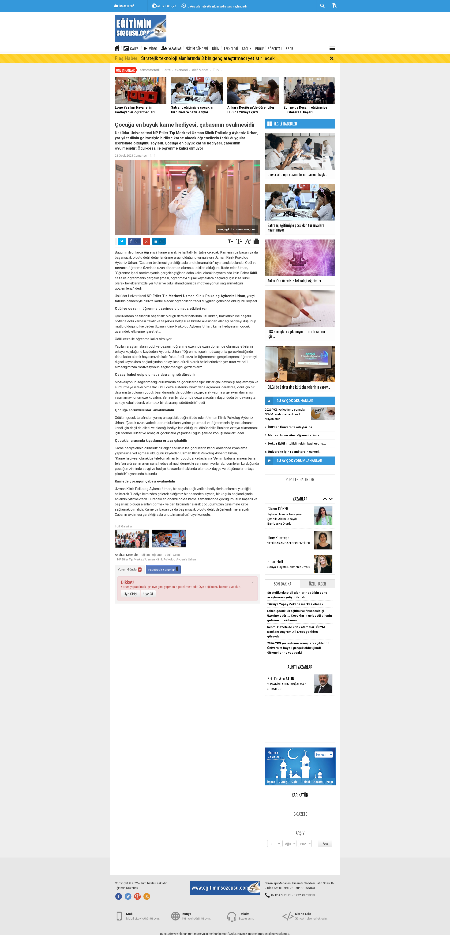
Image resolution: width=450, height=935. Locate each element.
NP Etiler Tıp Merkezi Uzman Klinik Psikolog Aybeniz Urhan (156, 559)
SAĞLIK (246, 48)
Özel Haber (317, 584)
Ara (325, 843)
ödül (168, 554)
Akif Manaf (200, 70)
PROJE (259, 48)
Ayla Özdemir (277, 558)
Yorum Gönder (129, 569)
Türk (216, 70)
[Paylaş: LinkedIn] (159, 241)
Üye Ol (148, 594)
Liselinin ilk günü (278, 518)
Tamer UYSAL (277, 534)
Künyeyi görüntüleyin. (196, 916)
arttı (168, 70)
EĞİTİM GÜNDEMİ (197, 48)
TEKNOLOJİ (231, 48)
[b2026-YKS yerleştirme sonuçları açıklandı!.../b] (323, 413)
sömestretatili (150, 70)
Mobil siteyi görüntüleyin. (143, 916)
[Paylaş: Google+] (146, 241)
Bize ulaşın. (246, 916)
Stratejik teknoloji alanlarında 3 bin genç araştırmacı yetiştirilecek (208, 58)
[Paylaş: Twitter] (122, 241)
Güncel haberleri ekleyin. (311, 916)
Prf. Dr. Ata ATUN (280, 678)
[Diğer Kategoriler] (332, 48)
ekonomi (181, 70)
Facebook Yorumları (162, 569)
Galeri (134, 48)
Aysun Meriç (276, 513)
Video (153, 48)
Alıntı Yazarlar (300, 667)
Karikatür (300, 795)
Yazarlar (175, 48)
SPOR (289, 48)
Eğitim (146, 554)
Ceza (176, 554)
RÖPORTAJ (275, 48)
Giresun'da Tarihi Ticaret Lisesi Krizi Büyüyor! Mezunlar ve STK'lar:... (229, 6)
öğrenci (157, 554)
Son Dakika (282, 584)
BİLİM (216, 48)
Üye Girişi (130, 594)
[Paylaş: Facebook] (134, 241)
